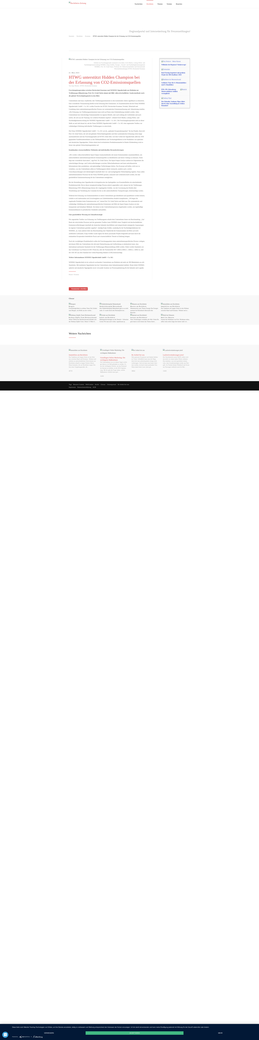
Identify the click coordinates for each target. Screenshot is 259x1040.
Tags (70, 384)
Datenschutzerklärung (84, 387)
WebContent (89, 384)
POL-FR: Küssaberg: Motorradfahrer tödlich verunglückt (169, 91)
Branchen (179, 4)
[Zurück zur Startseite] (84, 4)
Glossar (103, 384)
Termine (169, 4)
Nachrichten (138, 4)
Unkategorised (111, 384)
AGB (94, 387)
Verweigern (49, 1033)
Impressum (72, 387)
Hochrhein (149, 4)
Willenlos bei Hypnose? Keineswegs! (173, 65)
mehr (220, 1033)
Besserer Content (78, 384)
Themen (160, 4)
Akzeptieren (135, 1033)
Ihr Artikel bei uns (123, 384)
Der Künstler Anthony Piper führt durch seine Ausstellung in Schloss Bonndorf (173, 103)
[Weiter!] (188, 63)
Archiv (97, 384)
